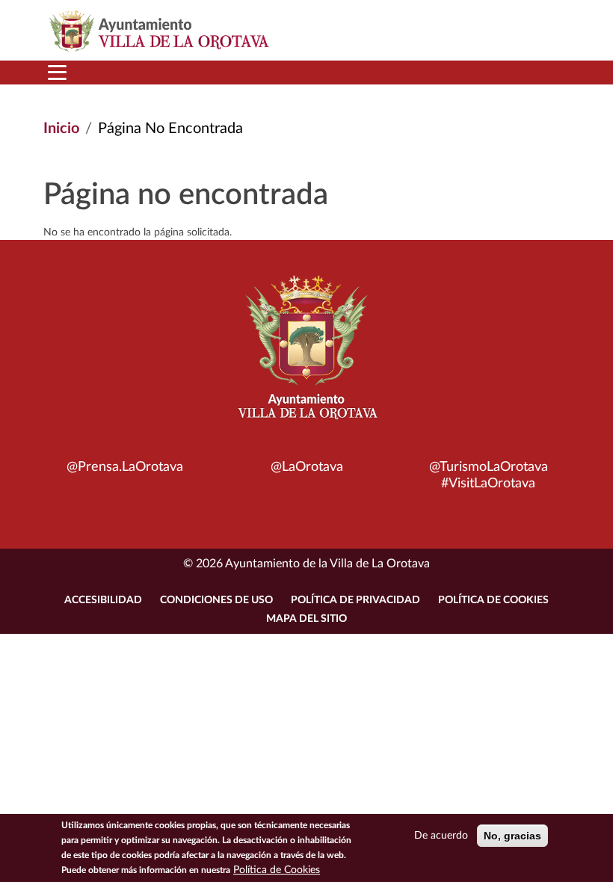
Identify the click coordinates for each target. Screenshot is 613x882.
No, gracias (512, 836)
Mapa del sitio (306, 619)
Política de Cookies (493, 600)
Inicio (61, 128)
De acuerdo (441, 835)
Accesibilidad (103, 600)
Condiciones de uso (216, 600)
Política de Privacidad (355, 600)
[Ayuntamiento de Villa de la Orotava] (306, 356)
